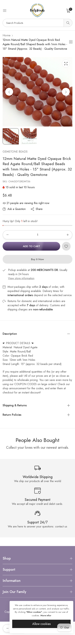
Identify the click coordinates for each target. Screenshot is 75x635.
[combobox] (37, 23)
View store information (21, 278)
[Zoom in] (66, 63)
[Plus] (68, 235)
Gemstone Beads (15, 152)
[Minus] (7, 235)
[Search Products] (68, 23)
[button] (66, 92)
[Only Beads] (37, 10)
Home (6, 35)
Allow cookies (41, 624)
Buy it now (37, 259)
